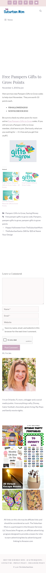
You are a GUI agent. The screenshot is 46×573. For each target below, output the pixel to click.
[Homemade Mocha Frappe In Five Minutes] (33, 479)
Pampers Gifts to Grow (15, 213)
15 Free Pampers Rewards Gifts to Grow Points (10, 203)
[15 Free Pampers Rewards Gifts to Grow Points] (11, 195)
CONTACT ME (6, 563)
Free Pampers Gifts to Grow (20, 121)
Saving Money (32, 213)
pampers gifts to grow (11, 220)
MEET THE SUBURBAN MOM (14, 560)
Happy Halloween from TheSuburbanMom (24, 227)
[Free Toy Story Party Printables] (33, 436)
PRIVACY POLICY (20, 563)
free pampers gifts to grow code (19, 216)
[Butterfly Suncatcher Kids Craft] (12, 500)
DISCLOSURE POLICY (36, 563)
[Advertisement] (23, 50)
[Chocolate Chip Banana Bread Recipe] (33, 500)
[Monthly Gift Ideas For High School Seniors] (12, 457)
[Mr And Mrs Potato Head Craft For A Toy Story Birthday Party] (12, 436)
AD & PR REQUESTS (34, 560)
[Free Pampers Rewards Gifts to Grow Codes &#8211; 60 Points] (11, 177)
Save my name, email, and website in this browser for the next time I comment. (22, 330)
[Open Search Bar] (40, 10)
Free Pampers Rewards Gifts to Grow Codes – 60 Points (11, 185)
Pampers (37, 216)
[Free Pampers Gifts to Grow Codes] (30, 177)
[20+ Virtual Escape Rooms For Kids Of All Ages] (12, 479)
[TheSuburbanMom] (14, 10)
